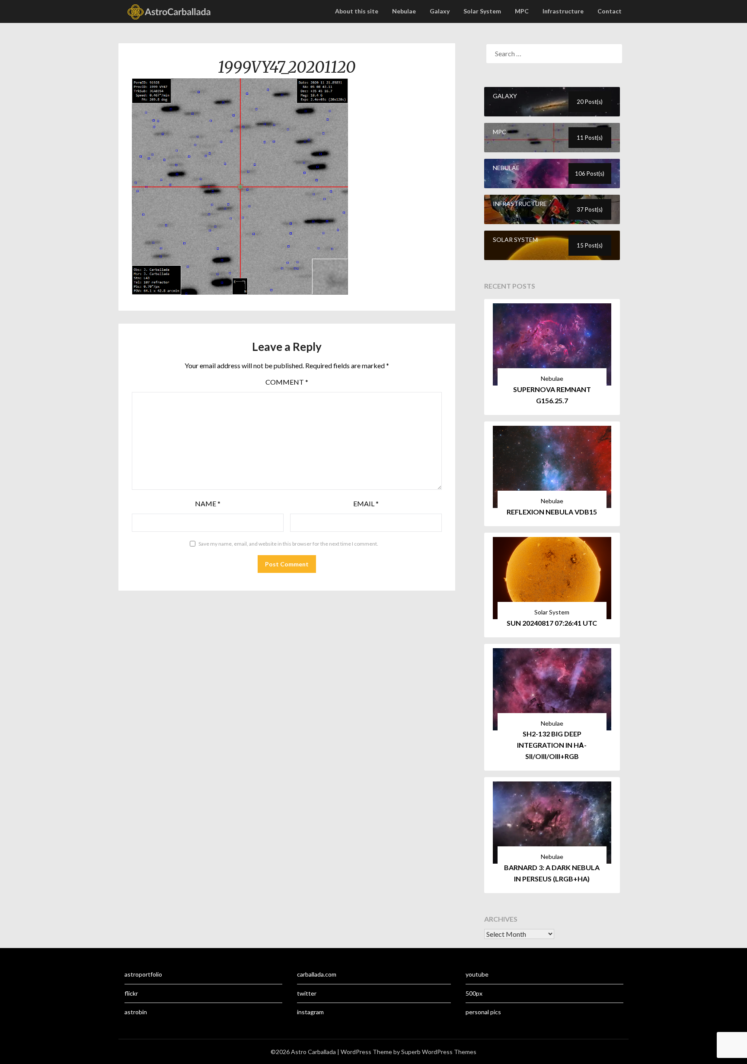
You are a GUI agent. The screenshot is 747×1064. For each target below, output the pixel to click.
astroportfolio (143, 974)
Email (366, 503)
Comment (286, 382)
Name (207, 503)
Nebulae (404, 11)
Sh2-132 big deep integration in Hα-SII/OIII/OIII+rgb (552, 745)
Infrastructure (563, 11)
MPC (522, 11)
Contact (609, 11)
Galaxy (440, 11)
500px (474, 993)
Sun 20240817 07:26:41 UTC (552, 623)
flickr (131, 993)
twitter (306, 993)
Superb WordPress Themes (438, 1051)
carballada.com (316, 974)
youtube (477, 974)
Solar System (482, 11)
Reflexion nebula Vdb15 (552, 512)
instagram (310, 1012)
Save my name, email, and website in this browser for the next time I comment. (288, 543)
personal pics (483, 1012)
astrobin (135, 1012)
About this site (356, 11)
